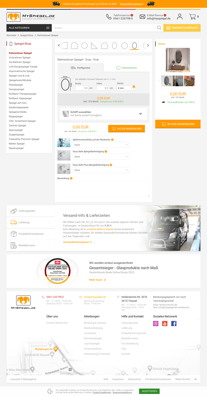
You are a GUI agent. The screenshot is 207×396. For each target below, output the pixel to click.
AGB (106, 379)
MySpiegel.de (29, 379)
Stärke (120, 83)
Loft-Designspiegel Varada (23, 66)
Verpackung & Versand (97, 353)
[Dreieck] (94, 45)
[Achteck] (84, 45)
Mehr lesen (95, 279)
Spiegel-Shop (26, 35)
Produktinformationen (133, 333)
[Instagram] (155, 323)
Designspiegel (16, 89)
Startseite (11, 35)
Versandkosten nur (177, 102)
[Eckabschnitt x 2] (74, 45)
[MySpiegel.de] (30, 21)
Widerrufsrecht (182, 379)
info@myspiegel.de (158, 18)
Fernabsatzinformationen (158, 379)
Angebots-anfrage (184, 27)
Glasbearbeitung (93, 328)
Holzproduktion (92, 348)
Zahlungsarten (129, 322)
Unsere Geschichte (57, 322)
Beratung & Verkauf (95, 322)
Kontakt (125, 353)
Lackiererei (90, 333)
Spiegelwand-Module (20, 80)
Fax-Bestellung (129, 343)
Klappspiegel (16, 116)
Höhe (99, 83)
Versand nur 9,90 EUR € (112, 101)
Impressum (118, 379)
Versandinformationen (76, 241)
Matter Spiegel (17, 143)
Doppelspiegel (16, 134)
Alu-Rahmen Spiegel (19, 62)
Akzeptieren (149, 391)
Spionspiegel (16, 130)
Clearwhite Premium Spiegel (24, 139)
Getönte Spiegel (17, 125)
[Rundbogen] (104, 45)
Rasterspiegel (16, 148)
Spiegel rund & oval (19, 75)
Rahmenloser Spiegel (47, 35)
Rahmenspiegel (93, 338)
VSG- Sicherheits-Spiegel (22, 121)
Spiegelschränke (18, 111)
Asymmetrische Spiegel (21, 71)
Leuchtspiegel (92, 343)
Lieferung (126, 328)
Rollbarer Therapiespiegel (22, 93)
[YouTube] (164, 323)
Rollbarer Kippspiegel (20, 98)
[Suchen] (159, 28)
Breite (78, 83)
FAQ (123, 348)
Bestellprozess (129, 338)
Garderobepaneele (18, 107)
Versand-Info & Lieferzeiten (86, 215)
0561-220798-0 (123, 18)
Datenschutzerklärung (122, 392)
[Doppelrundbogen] (114, 45)
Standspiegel (16, 84)
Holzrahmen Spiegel (20, 57)
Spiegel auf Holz (18, 102)
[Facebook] (173, 323)
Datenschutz (134, 379)
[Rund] (124, 45)
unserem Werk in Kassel (100, 229)
